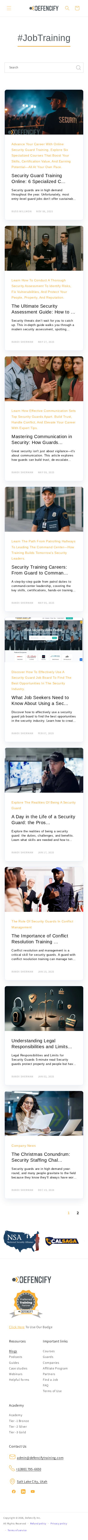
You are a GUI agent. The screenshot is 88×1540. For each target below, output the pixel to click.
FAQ (46, 1385)
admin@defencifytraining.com (40, 1458)
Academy (15, 1415)
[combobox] (44, 68)
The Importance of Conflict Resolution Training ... (40, 938)
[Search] (67, 8)
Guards (48, 1357)
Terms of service (17, 1530)
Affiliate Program (55, 1368)
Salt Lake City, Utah (32, 1481)
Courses (49, 1351)
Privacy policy (59, 1523)
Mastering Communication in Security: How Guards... (42, 439)
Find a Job (50, 1380)
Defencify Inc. (33, 1517)
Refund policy (38, 1523)
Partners (49, 1374)
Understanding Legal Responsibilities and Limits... (42, 1043)
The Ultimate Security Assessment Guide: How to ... (43, 309)
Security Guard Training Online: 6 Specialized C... (39, 178)
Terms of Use (52, 1391)
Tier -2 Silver (18, 1426)
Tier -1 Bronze (19, 1421)
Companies (51, 1363)
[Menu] (9, 8)
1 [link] (69, 1212)
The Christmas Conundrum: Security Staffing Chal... (41, 1157)
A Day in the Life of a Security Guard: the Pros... (43, 819)
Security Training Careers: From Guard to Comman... (40, 570)
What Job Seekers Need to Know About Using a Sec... (40, 700)
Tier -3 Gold (17, 1432)
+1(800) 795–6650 (28, 1469)
